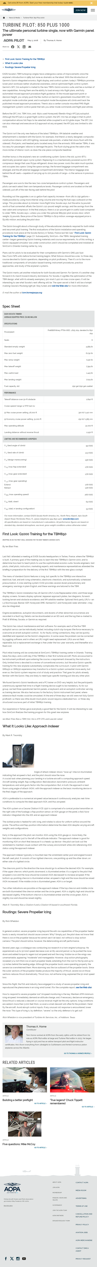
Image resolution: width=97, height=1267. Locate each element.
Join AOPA (56, 1187)
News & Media (14, 18)
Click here (68, 3)
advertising (81, 1198)
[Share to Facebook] (12, 46)
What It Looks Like (14, 63)
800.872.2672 (8, 1206)
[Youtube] (24, 1259)
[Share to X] (18, 46)
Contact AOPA (82, 1182)
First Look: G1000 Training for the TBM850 (25, 59)
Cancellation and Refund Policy (84, 1215)
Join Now (80, 10)
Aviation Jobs (82, 1232)
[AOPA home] (9, 10)
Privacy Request (83, 1259)
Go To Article (39, 1103)
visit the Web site (60, 286)
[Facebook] (6, 1259)
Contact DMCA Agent (82, 1249)
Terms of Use (82, 1206)
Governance (57, 1205)
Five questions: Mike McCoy (19, 1144)
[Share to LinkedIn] (24, 46)
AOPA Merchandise (84, 1240)
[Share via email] (29, 46)
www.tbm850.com (71, 519)
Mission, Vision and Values (60, 1199)
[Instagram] (19, 1259)
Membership (57, 1192)
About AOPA (57, 1182)
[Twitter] (13, 1259)
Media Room (81, 1190)
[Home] (5, 17)
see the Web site (83, 987)
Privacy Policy (82, 1225)
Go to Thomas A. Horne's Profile (77, 1053)
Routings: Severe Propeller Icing (20, 67)
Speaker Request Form (61, 1221)
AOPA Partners (58, 1215)
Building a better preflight (18, 1100)
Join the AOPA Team (60, 1210)
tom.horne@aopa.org (32, 292)
